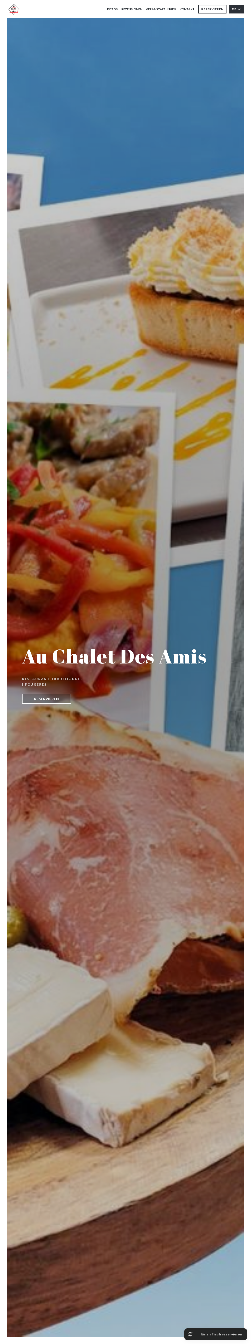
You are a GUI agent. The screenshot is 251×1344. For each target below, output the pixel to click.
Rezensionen (131, 9)
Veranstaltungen (161, 9)
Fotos (112, 9)
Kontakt (187, 9)
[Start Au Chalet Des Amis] (13, 9)
